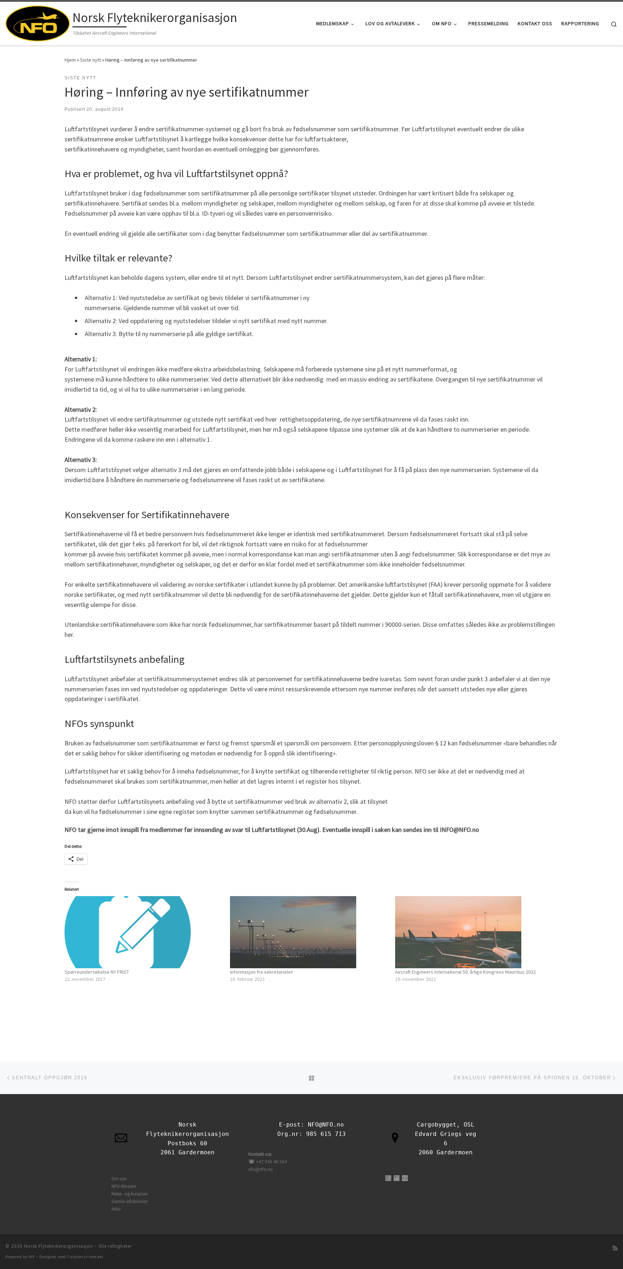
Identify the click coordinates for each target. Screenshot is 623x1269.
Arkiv (116, 1209)
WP (32, 1256)
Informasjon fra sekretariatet (261, 972)
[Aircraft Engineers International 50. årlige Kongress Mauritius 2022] (474, 932)
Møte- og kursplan (129, 1194)
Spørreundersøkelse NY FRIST (97, 972)
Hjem (70, 60)
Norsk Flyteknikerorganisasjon (58, 1246)
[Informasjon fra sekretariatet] (309, 932)
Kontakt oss (259, 1154)
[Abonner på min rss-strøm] (615, 1248)
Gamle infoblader (129, 1201)
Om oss (118, 1179)
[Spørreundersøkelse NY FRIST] (144, 932)
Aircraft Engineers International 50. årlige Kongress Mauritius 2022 (465, 972)
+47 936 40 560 (271, 1162)
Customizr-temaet (85, 1256)
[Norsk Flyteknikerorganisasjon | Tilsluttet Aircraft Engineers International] (37, 22)
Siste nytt (90, 60)
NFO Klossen (123, 1186)
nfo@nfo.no (260, 1169)
